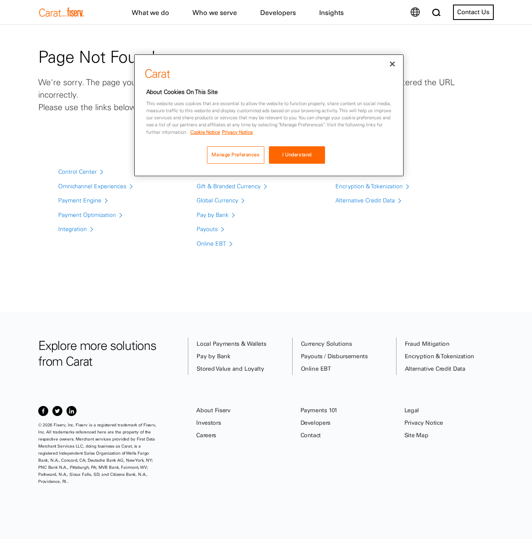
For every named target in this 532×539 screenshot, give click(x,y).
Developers (315, 422)
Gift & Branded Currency (229, 186)
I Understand (297, 155)
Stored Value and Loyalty (230, 368)
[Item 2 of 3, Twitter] (57, 411)
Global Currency (217, 200)
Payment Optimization (87, 215)
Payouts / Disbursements (334, 356)
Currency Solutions (326, 343)
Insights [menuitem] (331, 12)
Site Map (416, 435)
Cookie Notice (205, 132)
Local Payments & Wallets (231, 343)
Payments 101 (318, 410)
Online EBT (211, 243)
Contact (310, 435)
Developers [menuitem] (278, 12)
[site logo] (61, 14)
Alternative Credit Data (365, 200)
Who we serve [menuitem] (214, 12)
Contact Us (473, 12)
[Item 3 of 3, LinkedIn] (71, 411)
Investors (208, 422)
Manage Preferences (235, 155)
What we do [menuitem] (150, 12)
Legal (411, 410)
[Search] (436, 12)
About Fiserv (213, 410)
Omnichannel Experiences (92, 186)
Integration (72, 229)
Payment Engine (79, 200)
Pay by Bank (213, 215)
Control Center (77, 171)
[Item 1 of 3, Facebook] (43, 411)
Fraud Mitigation (427, 343)
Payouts (207, 229)
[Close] (392, 64)
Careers (206, 435)
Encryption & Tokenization (369, 186)
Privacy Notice (423, 422)
